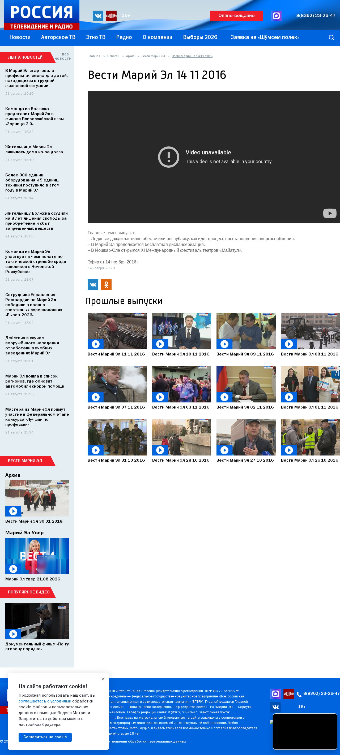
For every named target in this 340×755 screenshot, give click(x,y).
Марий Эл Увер (24, 532)
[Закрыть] (103, 679)
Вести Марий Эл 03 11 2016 (180, 407)
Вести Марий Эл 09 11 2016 (245, 354)
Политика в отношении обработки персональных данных (136, 741)
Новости (113, 56)
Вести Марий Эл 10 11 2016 (180, 354)
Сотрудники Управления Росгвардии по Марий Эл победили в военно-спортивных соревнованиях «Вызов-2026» (33, 305)
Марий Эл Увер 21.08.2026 (32, 579)
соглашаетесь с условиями (45, 701)
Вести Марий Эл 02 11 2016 (245, 407)
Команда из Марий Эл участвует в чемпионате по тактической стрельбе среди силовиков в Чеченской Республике (35, 262)
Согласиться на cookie (45, 737)
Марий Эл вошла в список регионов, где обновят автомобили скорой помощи (34, 381)
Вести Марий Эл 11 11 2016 (116, 354)
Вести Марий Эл (153, 56)
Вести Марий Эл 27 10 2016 (245, 460)
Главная (94, 56)
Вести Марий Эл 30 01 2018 (33, 521)
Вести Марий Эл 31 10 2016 (116, 460)
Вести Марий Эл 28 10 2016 (180, 460)
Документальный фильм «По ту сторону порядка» (37, 647)
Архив (130, 56)
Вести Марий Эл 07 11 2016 (116, 407)
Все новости (61, 56)
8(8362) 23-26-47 (316, 16)
